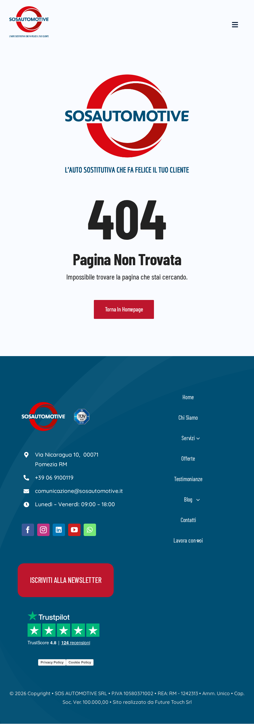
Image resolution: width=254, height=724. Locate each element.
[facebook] (28, 530)
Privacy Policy (52, 662)
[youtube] (74, 530)
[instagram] (43, 530)
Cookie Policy (79, 662)
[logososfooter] (43, 405)
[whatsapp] (90, 530)
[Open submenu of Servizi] (198, 438)
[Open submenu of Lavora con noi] (198, 540)
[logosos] (29, 9)
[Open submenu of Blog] (198, 499)
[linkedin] (59, 530)
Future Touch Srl (173, 702)
